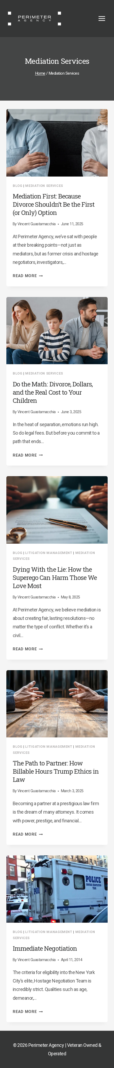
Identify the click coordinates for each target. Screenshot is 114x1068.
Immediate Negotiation (45, 948)
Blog (18, 186)
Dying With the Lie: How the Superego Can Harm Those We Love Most (55, 577)
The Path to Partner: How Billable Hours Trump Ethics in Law (56, 771)
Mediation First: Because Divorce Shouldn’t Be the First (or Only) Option (53, 204)
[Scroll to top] (100, 1033)
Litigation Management (48, 553)
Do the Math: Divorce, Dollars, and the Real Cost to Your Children (53, 392)
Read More (28, 276)
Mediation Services (44, 186)
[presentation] (57, 143)
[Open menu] (104, 18)
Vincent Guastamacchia (36, 224)
